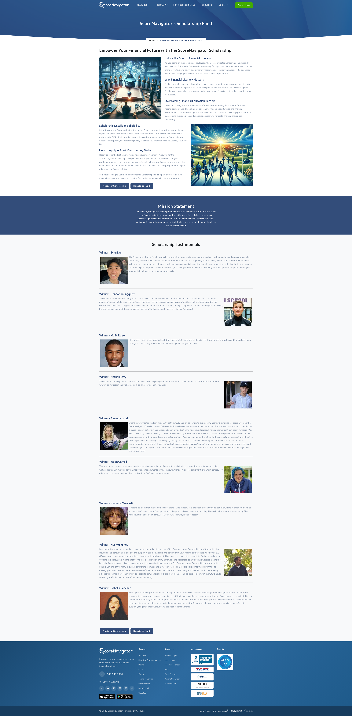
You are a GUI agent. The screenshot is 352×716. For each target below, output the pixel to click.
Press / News (170, 674)
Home (152, 40)
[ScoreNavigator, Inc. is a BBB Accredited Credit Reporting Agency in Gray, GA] (202, 659)
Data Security (144, 688)
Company (161, 5)
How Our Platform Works (149, 660)
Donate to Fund (141, 185)
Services (207, 5)
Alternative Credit (172, 679)
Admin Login (170, 660)
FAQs (140, 669)
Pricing (141, 665)
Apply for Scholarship (114, 185)
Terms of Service (145, 679)
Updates (142, 693)
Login (222, 5)
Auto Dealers (170, 683)
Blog (167, 669)
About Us (142, 655)
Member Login (171, 655)
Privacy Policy (144, 683)
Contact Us (143, 674)
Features (142, 5)
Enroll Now (244, 5)
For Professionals (184, 5)
